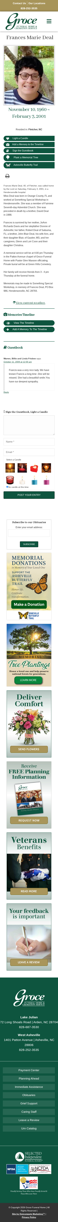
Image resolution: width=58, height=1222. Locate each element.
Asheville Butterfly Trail (26, 165)
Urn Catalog (29, 1128)
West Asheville (29, 1035)
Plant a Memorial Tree (26, 157)
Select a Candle (13, 460)
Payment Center (28, 1070)
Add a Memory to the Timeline (28, 144)
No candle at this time (18, 487)
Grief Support (28, 1103)
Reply (6, 392)
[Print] (7, 175)
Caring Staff (28, 1111)
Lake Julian (29, 1017)
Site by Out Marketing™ (28, 1214)
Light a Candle (20, 138)
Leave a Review (29, 1120)
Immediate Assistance (29, 1086)
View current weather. (30, 303)
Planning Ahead (29, 1078)
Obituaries (28, 1095)
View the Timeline (23, 322)
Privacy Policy (29, 1217)
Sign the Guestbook (22, 150)
